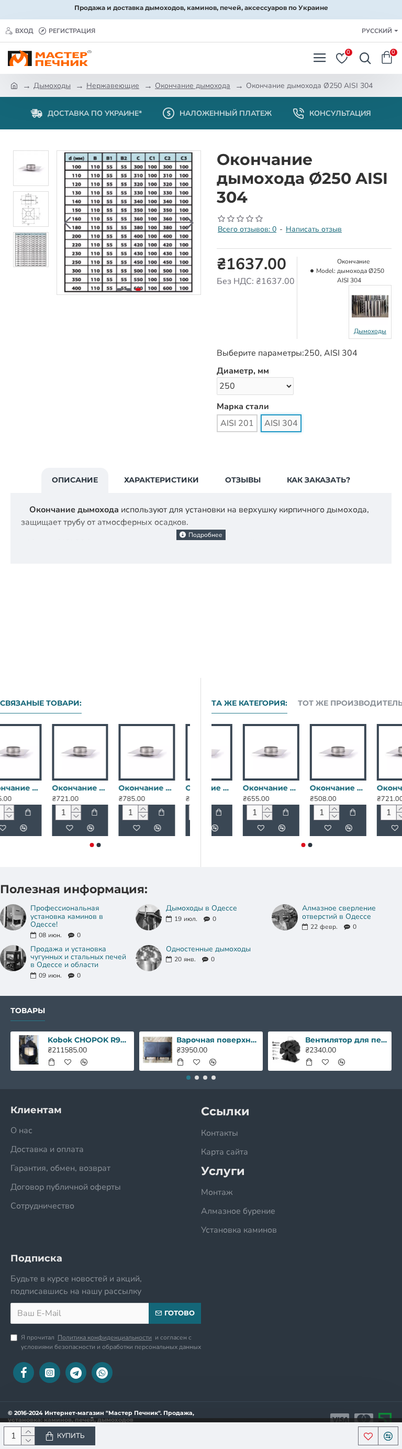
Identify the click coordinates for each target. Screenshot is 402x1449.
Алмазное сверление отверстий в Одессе (339, 912)
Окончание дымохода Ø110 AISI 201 (373, 788)
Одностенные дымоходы (208, 949)
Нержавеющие (112, 86)
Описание (75, 480)
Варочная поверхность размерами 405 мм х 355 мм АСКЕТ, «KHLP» (218, 1040)
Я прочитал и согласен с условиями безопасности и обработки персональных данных (111, 1342)
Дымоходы (52, 86)
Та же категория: (249, 703)
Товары (27, 1010)
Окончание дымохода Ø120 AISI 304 (161, 788)
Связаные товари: (41, 703)
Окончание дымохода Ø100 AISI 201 (239, 788)
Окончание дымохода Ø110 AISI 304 (95, 788)
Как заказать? (318, 480)
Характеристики (161, 480)
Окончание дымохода (192, 86)
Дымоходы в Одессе (201, 908)
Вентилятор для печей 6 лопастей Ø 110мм (346, 1040)
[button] (67, 222)
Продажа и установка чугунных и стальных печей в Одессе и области (78, 957)
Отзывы (243, 480)
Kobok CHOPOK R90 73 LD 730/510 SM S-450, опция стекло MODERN (89, 1040)
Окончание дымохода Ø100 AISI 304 (28, 788)
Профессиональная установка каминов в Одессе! (66, 916)
